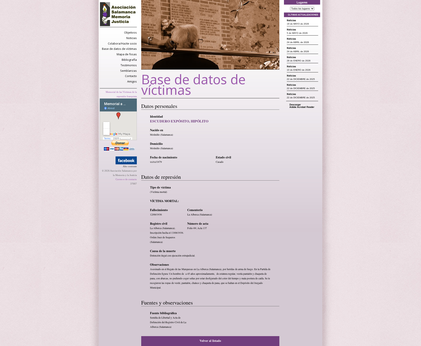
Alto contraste (130, 166)
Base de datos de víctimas (119, 49)
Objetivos (130, 32)
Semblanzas (128, 71)
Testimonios (129, 65)
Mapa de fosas (127, 54)
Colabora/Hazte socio (122, 43)
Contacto (131, 76)
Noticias (131, 38)
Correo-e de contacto (126, 179)
